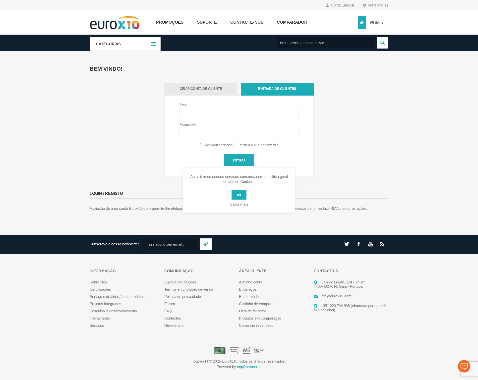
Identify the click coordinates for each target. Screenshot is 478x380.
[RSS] (382, 244)
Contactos (172, 318)
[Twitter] (347, 244)
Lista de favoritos (253, 311)
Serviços (97, 325)
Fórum (169, 304)
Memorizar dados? (220, 145)
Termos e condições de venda (188, 289)
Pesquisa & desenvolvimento (113, 311)
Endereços (248, 289)
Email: (184, 105)
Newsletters (174, 325)
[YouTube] (370, 244)
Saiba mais (239, 204)
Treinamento (100, 318)
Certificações (100, 289)
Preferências (378, 5)
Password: (187, 125)
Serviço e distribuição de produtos (117, 296)
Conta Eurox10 (343, 5)
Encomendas (250, 296)
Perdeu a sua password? (258, 145)
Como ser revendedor (257, 325)
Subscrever (206, 244)
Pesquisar (382, 43)
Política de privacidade (182, 296)
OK (239, 195)
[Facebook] (358, 244)
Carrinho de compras (256, 304)
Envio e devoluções (180, 282)
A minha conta (250, 282)
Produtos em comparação (260, 318)
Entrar (239, 160)
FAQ (168, 311)
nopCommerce (249, 367)
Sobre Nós (98, 282)
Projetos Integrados (105, 304)
